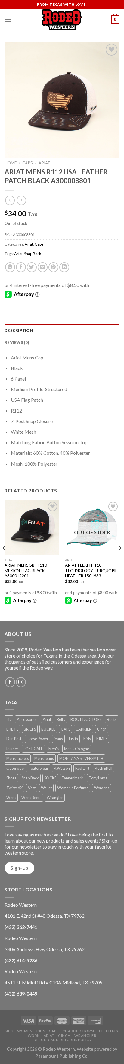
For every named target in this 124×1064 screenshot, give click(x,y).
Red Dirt (82, 768)
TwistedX (14, 787)
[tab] (62, 330)
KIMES (101, 738)
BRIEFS (30, 729)
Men (9, 1031)
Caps (27, 163)
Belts (61, 719)
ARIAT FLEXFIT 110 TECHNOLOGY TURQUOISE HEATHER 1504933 (91, 570)
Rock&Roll (103, 768)
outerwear (39, 768)
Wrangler (55, 797)
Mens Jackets (17, 758)
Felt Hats (108, 1031)
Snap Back (32, 253)
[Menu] (8, 19)
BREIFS (12, 729)
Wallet (46, 787)
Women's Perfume (72, 787)
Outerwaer (15, 768)
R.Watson (62, 768)
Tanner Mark (72, 778)
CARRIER (83, 729)
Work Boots (31, 797)
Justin (73, 738)
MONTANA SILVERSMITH (81, 758)
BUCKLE (48, 729)
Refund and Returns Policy (62, 1039)
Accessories (27, 719)
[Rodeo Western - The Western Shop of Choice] (62, 19)
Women (25, 1031)
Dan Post (13, 738)
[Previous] (4, 560)
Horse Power (37, 738)
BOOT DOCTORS (85, 719)
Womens (101, 787)
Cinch (102, 729)
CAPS (65, 729)
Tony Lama (98, 778)
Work (11, 797)
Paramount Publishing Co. (62, 1056)
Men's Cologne (76, 748)
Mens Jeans (44, 758)
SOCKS (50, 778)
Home (11, 163)
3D (8, 719)
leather (12, 748)
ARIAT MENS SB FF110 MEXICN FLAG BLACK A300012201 (26, 570)
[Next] (120, 560)
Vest (32, 787)
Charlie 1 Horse (78, 1031)
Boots (111, 719)
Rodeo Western (59, 1049)
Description (19, 330)
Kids (87, 738)
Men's (53, 748)
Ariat (45, 163)
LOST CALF (33, 748)
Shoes (11, 778)
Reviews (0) (17, 342)
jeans (58, 738)
